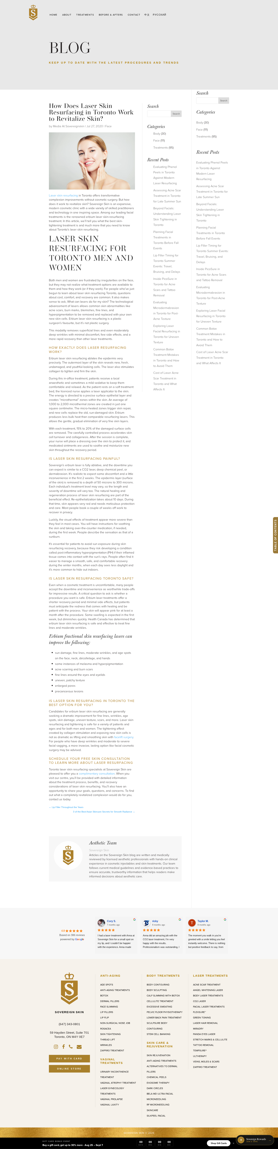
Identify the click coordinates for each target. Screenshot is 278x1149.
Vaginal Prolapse (111, 1099)
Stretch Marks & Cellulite (210, 1039)
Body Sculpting (157, 990)
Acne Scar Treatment (207, 984)
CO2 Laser (199, 1001)
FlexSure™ (199, 1012)
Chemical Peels (156, 1077)
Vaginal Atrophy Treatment (118, 1082)
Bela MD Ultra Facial (160, 1093)
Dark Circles (155, 1088)
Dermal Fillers (109, 1001)
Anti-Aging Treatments (115, 990)
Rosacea (105, 1028)
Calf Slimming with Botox (163, 995)
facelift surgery (123, 737)
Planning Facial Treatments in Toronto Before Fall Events (210, 232)
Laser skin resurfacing (63, 195)
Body (156, 133)
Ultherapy (200, 1056)
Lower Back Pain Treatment (164, 1017)
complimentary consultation (97, 773)
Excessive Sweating (159, 1006)
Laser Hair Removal (205, 1023)
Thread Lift (107, 1039)
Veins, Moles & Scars (206, 1061)
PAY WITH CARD (69, 1058)
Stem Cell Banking (158, 1034)
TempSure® (200, 1050)
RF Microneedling (158, 1104)
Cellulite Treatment (160, 1001)
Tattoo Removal (203, 1045)
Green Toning (202, 1017)
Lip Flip (104, 1017)
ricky (155, 921)
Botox (104, 995)
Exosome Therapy (158, 1082)
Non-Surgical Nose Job (115, 1023)
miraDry (198, 1028)
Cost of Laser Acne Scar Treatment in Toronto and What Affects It (212, 357)
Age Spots (106, 984)
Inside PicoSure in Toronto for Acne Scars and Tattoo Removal (211, 274)
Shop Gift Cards (219, 1143)
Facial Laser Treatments (209, 1006)
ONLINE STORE (69, 1069)
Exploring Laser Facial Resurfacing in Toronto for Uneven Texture (211, 316)
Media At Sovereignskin (68, 126)
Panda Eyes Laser (204, 1034)
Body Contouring (158, 984)
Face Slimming (109, 1006)
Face (108, 126)
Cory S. (111, 921)
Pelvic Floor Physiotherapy (164, 1012)
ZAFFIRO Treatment (112, 1050)
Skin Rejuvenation (158, 1055)
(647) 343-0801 (69, 1024)
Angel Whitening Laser (208, 990)
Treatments (160, 147)
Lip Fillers (106, 1012)
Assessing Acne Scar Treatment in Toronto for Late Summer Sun (167, 195)
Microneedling (156, 1099)
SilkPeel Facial (156, 1115)
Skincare (152, 1110)
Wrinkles (106, 1045)
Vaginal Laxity (109, 1104)
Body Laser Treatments (208, 995)
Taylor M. (203, 921)
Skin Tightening (110, 1034)
